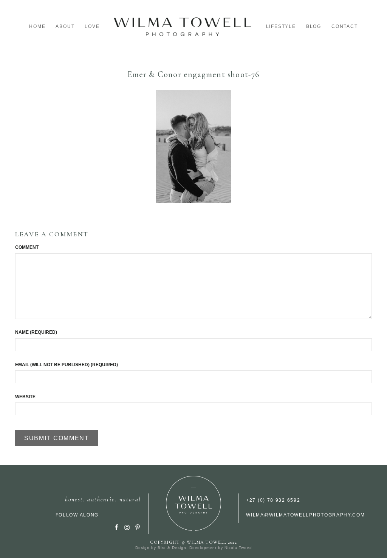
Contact (344, 26)
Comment (27, 247)
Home (37, 26)
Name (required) (36, 332)
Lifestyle (281, 26)
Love (92, 26)
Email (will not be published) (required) (66, 364)
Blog (313, 26)
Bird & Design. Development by (191, 548)
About (65, 26)
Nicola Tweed (238, 548)
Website (25, 396)
